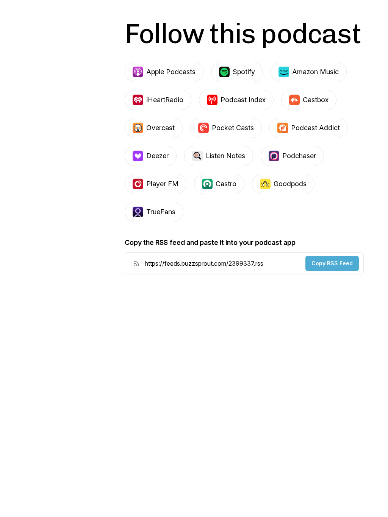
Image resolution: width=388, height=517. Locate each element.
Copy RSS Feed (332, 263)
